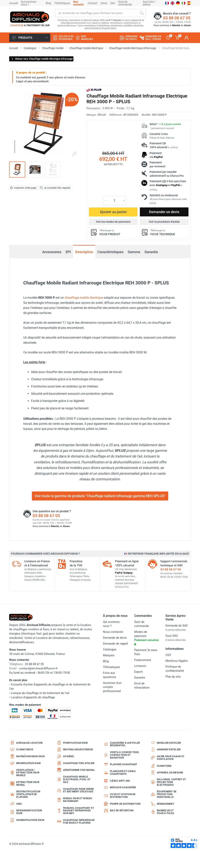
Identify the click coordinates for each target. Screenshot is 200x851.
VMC (19, 803)
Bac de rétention (121, 810)
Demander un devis (164, 212)
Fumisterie (164, 765)
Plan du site (173, 676)
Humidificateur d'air (30, 820)
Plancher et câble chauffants (123, 772)
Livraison (140, 666)
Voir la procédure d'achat (164, 221)
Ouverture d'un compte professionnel (112, 687)
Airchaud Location (29, 742)
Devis (104, 3)
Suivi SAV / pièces (149, 3)
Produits (25, 37)
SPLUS (102, 114)
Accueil (13, 3)
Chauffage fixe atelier (79, 763)
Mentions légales (176, 661)
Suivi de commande (125, 3)
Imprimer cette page (25, 187)
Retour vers (43, 58)
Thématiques (62, 3)
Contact (92, 3)
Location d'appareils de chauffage (33, 697)
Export (138, 671)
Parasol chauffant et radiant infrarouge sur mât (78, 810)
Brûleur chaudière (123, 787)
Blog (48, 3)
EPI (68, 252)
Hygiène (68, 756)
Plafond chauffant (123, 764)
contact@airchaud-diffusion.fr (38, 668)
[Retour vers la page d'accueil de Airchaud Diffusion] (29, 17)
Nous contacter (113, 632)
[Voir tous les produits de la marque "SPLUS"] (94, 90)
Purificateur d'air (75, 742)
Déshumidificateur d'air (29, 812)
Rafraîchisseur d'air (30, 756)
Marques (108, 655)
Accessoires (51, 252)
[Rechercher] (142, 13)
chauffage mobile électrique (84, 298)
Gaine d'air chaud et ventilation (170, 757)
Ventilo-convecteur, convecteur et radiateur (124, 755)
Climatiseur (24, 749)
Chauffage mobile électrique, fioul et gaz (76, 779)
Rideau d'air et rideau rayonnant (77, 800)
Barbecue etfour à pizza (165, 812)
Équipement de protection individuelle (166, 794)
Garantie (151, 252)
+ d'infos (173, 147)
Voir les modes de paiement (113, 221)
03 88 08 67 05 (176, 18)
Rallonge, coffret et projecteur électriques (171, 782)
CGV (168, 655)
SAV (112, 3)
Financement (142, 660)
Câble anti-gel (120, 780)
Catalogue (109, 649)
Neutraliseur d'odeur (78, 749)
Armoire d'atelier (168, 749)
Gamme (134, 252)
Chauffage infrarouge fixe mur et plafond (79, 821)
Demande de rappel (115, 643)
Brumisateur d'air (28, 763)
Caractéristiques (110, 252)
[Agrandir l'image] (74, 153)
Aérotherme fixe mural (79, 770)
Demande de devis (115, 637)
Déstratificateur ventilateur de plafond (28, 794)
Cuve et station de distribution (123, 795)
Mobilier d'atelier (169, 742)
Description (84, 252)
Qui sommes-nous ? (29, 3)
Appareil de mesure (170, 772)
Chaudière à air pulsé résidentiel (125, 744)
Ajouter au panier (113, 212)
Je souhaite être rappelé (57, 187)
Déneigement (165, 803)
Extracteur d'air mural (27, 783)
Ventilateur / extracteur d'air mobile (27, 773)
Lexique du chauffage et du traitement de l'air (40, 693)
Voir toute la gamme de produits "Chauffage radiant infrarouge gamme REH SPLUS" (100, 496)
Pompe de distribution (125, 803)
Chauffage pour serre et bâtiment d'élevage (78, 790)
